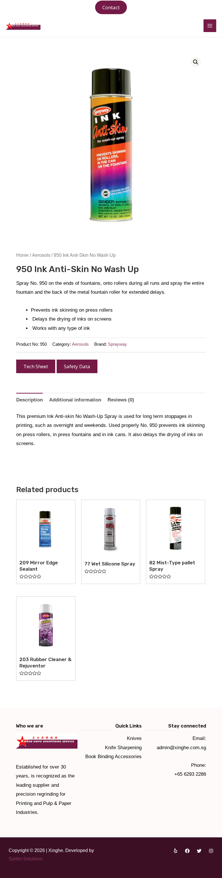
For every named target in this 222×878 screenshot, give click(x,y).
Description (29, 400)
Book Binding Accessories (113, 756)
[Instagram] (211, 851)
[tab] (29, 400)
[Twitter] (199, 851)
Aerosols (41, 255)
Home (22, 255)
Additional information (75, 400)
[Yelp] (175, 851)
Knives (134, 738)
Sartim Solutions (25, 858)
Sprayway (117, 344)
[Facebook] (187, 851)
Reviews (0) (121, 400)
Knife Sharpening (123, 747)
